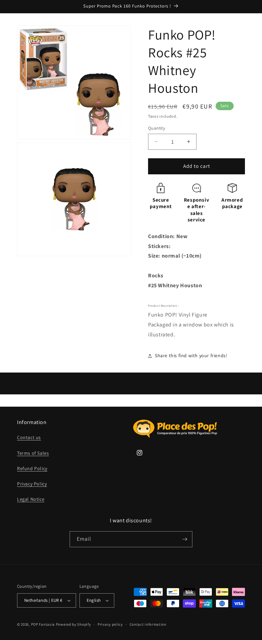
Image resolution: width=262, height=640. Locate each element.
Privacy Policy (32, 484)
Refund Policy (32, 468)
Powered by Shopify (73, 624)
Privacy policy (110, 624)
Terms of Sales (33, 453)
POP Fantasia (43, 624)
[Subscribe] (184, 539)
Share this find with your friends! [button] (191, 355)
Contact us (29, 437)
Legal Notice (30, 499)
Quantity (156, 128)
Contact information (148, 624)
